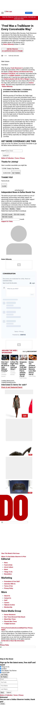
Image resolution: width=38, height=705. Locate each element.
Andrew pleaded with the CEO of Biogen (16, 79)
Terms (17, 158)
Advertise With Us (9, 584)
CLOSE (4, 186)
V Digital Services (9, 624)
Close (2, 704)
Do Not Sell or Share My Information (12, 641)
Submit (9, 692)
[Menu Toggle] (2, 13)
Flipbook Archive (9, 605)
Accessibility (19, 628)
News (6, 562)
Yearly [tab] (18, 209)
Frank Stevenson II (17, 68)
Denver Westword (9, 614)
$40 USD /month (7, 217)
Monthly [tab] (12, 209)
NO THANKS (16, 173)
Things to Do (5, 667)
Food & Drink (8, 565)
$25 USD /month (19, 214)
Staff (5, 600)
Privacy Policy (8, 588)
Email (3, 151)
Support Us (29, 12)
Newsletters (8, 574)
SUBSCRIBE (7, 173)
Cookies (12, 628)
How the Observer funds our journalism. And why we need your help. (19, 18)
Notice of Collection (7, 158)
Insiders (4, 669)
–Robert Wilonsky (7, 86)
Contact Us (7, 598)
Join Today (4, 674)
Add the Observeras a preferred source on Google (12, 50)
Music (6, 569)
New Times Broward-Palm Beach (14, 617)
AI (24, 628)
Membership (8, 607)
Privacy (22, 158)
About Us (7, 596)
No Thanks (4, 677)
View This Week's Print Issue (10, 553)
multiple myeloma (15, 75)
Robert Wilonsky (8, 44)
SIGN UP (6, 155)
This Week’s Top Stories (9, 670)
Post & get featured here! (11, 387)
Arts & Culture (8, 567)
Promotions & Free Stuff (12, 581)
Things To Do (8, 572)
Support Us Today (7, 221)
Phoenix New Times (10, 621)
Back (2, 692)
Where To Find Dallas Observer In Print (13, 556)
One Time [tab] (5, 209)
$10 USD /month (7, 214)
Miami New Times (10, 619)
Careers (6, 602)
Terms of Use (8, 586)
